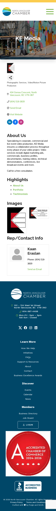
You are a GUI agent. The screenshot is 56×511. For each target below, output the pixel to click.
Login (29, 425)
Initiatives (28, 353)
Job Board (28, 418)
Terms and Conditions (36, 502)
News (28, 399)
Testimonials (20, 194)
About (28, 366)
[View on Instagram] (21, 124)
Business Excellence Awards (28, 375)
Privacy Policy (16, 502)
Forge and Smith (36, 505)
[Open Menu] (50, 11)
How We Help (28, 348)
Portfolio (18, 189)
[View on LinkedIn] (9, 124)
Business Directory (28, 413)
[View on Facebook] (15, 124)
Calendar (28, 394)
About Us (18, 185)
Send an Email (34, 269)
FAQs (28, 357)
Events (28, 390)
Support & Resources (28, 362)
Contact (28, 371)
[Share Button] (10, 77)
